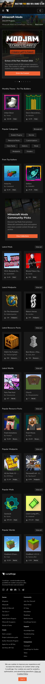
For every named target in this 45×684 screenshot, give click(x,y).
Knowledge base (29, 630)
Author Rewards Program (10, 641)
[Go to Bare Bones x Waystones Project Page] (33, 346)
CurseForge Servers (30, 622)
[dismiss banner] (41, 2)
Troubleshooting (29, 634)
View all (39, 247)
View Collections (22, 236)
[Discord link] (15, 589)
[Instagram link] (3, 589)
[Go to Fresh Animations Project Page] (11, 427)
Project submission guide (10, 637)
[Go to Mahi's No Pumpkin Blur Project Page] (11, 346)
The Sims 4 (5, 611)
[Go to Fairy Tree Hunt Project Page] (11, 387)
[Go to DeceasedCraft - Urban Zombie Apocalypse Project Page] (33, 468)
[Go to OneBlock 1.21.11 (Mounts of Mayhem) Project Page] (33, 548)
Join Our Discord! (29, 601)
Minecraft (5, 605)
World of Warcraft (8, 608)
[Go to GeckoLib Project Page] (11, 508)
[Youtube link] (11, 589)
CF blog (26, 608)
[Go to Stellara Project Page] (33, 178)
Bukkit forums (28, 618)
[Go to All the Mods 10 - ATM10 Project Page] (11, 468)
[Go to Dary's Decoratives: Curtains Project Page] (33, 107)
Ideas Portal (27, 605)
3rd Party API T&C (8, 648)
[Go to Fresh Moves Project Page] (33, 427)
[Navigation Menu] (3, 11)
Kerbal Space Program (9, 618)
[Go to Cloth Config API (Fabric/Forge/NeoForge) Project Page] (33, 508)
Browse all (38, 129)
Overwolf (27, 646)
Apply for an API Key (8, 644)
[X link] (19, 589)
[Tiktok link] (7, 589)
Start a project (6, 634)
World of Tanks (7, 625)
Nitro (25, 656)
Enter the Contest (22, 73)
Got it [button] (22, 679)
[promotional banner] (22, 3)
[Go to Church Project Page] (33, 387)
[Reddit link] (23, 589)
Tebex (25, 653)
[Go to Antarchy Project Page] (11, 178)
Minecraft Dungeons (8, 622)
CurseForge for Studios (31, 649)
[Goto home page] (7, 10)
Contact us (27, 637)
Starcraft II (5, 615)
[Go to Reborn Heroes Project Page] (33, 306)
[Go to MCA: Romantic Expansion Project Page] (11, 265)
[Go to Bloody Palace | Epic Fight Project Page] (33, 265)
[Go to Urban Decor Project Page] (11, 107)
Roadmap (27, 615)
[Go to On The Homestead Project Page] (11, 306)
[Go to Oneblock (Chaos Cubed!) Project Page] (11, 548)
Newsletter (27, 611)
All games (5, 601)
